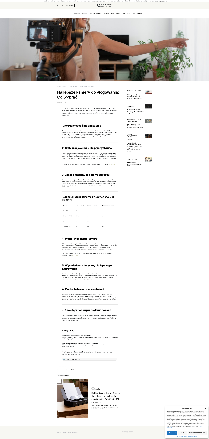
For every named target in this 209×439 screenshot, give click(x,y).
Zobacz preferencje (197, 433)
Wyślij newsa (68, 5)
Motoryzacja (131, 90)
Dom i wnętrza (131, 119)
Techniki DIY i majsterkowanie (132, 135)
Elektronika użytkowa (87, 86)
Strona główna (61, 86)
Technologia (73, 86)
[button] (206, 408)
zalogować (64, 369)
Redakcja (97, 388)
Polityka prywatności (192, 436)
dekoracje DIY (112, 164)
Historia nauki (131, 158)
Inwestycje (130, 105)
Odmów (183, 433)
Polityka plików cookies (182, 436)
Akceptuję (172, 433)
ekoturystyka (75, 255)
